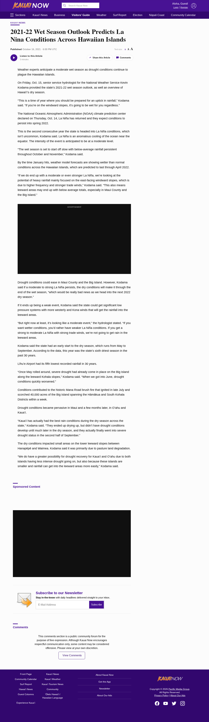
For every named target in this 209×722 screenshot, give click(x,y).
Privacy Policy (161, 695)
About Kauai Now (104, 675)
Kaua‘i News (40, 15)
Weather (101, 15)
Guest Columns (26, 694)
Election (137, 15)
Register (184, 7)
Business (59, 15)
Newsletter (104, 688)
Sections (20, 15)
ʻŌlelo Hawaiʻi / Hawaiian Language (52, 696)
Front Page (26, 674)
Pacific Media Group (179, 689)
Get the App (104, 681)
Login (175, 7)
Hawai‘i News (26, 689)
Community (52, 689)
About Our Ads (104, 695)
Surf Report (119, 15)
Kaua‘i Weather (53, 679)
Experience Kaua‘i (25, 702)
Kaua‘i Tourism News (52, 684)
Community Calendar (183, 15)
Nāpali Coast (156, 15)
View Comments (72, 655)
